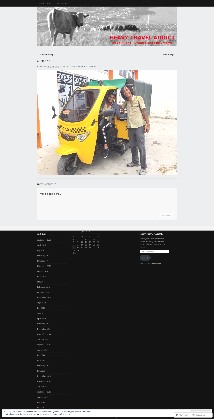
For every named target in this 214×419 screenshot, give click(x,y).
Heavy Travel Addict (107, 26)
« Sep (73, 253)
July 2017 (41, 250)
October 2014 (42, 339)
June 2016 (41, 277)
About (50, 3)
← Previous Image (46, 54)
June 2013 (41, 407)
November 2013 (44, 381)
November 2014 (44, 334)
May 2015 (41, 313)
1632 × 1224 (67, 66)
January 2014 (42, 371)
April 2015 (41, 318)
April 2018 (41, 245)
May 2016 (41, 282)
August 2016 (42, 271)
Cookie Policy (64, 414)
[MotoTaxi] (107, 122)
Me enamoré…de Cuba (86, 66)
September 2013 (44, 392)
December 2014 (44, 329)
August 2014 (42, 350)
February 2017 (43, 256)
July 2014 (41, 355)
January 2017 (42, 261)
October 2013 (42, 387)
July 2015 (41, 308)
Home (41, 3)
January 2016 (43, 292)
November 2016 (44, 266)
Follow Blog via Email (151, 234)
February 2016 (43, 287)
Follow (145, 258)
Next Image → (170, 54)
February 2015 (43, 324)
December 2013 (44, 376)
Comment (166, 215)
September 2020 (44, 240)
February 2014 (43, 366)
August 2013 (42, 397)
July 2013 (41, 402)
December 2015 (44, 297)
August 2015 (42, 303)
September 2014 (44, 345)
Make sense (62, 3)
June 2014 (41, 360)
